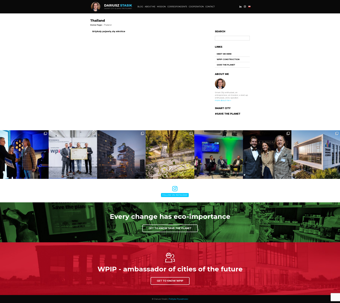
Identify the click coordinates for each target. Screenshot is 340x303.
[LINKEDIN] (240, 6)
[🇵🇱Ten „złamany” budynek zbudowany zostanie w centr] (121, 154)
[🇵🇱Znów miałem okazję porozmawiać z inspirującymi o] (218, 154)
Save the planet (226, 65)
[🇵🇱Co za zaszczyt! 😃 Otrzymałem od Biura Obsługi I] (24, 154)
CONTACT (210, 6)
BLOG (140, 6)
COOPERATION (196, 6)
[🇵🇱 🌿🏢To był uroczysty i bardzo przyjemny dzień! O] (73, 154)
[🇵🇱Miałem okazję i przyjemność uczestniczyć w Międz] (267, 154)
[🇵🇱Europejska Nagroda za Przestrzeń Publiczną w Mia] (170, 154)
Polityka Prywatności (178, 299)
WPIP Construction (228, 59)
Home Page (96, 25)
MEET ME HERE (224, 54)
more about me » (223, 100)
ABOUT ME (150, 6)
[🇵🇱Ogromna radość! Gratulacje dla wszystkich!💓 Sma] (315, 154)
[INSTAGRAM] (245, 6)
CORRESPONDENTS (177, 6)
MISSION (161, 6)
